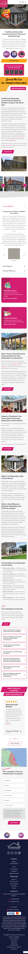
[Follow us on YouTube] (19, 853)
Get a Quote (14, 907)
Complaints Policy (14, 945)
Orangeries (14, 871)
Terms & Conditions (14, 939)
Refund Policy (14, 943)
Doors (14, 866)
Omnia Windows (14, 863)
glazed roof (20, 136)
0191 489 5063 (15, 899)
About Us (14, 879)
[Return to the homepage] (3, 3)
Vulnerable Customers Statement (14, 947)
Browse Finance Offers (9, 298)
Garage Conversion (14, 873)
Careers (14, 888)
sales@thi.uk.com (14, 901)
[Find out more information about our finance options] (14, 84)
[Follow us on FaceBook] (8, 853)
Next (25, 185)
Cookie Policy (14, 941)
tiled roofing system (11, 140)
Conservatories (14, 869)
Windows (14, 861)
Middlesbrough (16, 364)
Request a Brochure (8, 324)
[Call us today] (20, 2)
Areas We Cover (14, 881)
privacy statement (16, 816)
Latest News (14, 886)
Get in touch (9, 145)
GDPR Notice (14, 949)
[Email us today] (23, 2)
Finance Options (14, 883)
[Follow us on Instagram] (15, 853)
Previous (3, 185)
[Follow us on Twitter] (12, 853)
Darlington (4, 366)
